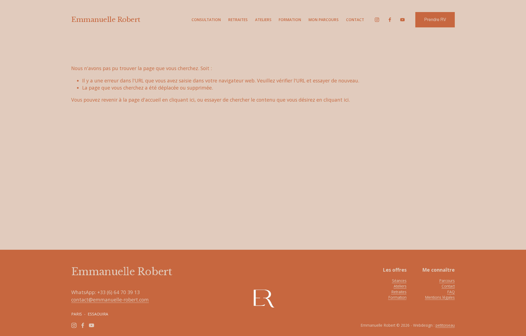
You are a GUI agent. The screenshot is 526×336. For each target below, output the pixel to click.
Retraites (238, 19)
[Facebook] (390, 19)
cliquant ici (182, 99)
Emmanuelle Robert (105, 19)
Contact (355, 19)
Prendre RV (435, 19)
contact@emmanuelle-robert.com (110, 299)
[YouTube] (402, 19)
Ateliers (263, 19)
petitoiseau (445, 325)
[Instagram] (377, 19)
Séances (399, 280)
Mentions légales (440, 297)
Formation (290, 19)
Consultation (206, 19)
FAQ (451, 291)
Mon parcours (323, 19)
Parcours (447, 280)
